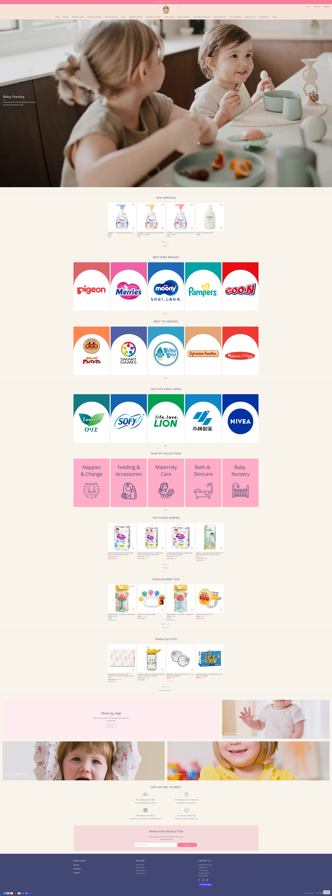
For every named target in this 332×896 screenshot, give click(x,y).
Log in (308, 6)
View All (111, 725)
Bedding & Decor (135, 17)
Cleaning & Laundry (153, 17)
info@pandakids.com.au (206, 865)
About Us (76, 865)
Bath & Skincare (111, 17)
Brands (66, 17)
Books (123, 17)
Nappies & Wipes (78, 17)
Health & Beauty (183, 17)
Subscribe (187, 845)
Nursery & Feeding (94, 17)
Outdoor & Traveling (202, 17)
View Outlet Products (165, 690)
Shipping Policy (140, 870)
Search (326, 6)
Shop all (8, 108)
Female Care (169, 17)
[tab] (164, 242)
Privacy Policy (140, 865)
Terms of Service (141, 873)
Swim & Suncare (219, 17)
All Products (264, 17)
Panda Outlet (250, 17)
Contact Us (76, 872)
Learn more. (175, 2)
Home (58, 17)
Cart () (317, 6)
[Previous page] (108, 217)
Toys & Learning (235, 17)
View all (165, 245)
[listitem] (166, 2)
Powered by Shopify (309, 893)
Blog (274, 17)
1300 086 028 (203, 868)
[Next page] (224, 217)
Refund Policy (140, 868)
